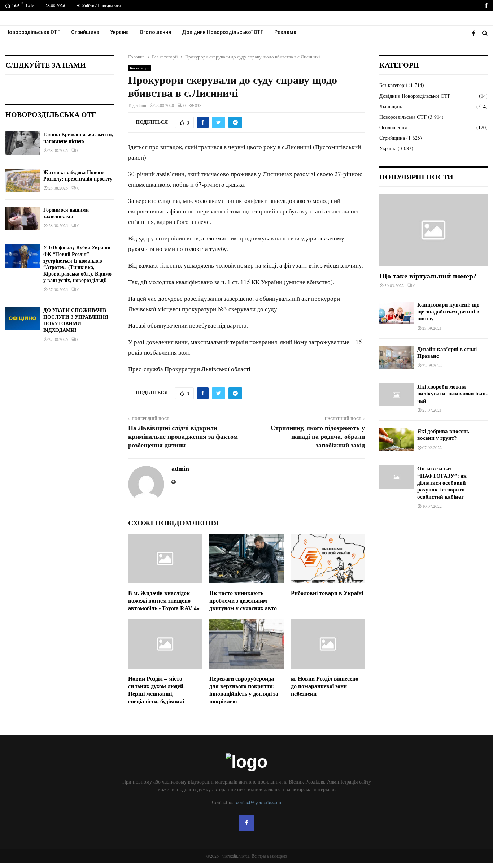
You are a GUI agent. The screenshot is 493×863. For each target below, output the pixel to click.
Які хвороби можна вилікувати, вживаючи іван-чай (452, 394)
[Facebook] (475, 33)
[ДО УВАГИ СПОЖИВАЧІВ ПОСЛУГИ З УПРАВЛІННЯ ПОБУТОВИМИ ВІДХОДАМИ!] (22, 318)
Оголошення (155, 32)
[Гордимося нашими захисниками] (22, 218)
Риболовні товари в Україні (327, 593)
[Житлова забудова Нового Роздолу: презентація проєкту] (22, 180)
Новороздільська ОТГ (32, 32)
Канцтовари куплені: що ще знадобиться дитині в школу (448, 312)
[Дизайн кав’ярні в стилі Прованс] (396, 357)
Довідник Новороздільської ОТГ (222, 32)
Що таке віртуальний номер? (428, 276)
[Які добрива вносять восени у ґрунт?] (396, 439)
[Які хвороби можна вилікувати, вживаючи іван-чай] (396, 394)
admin (141, 105)
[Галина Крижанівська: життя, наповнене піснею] (22, 142)
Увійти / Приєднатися (101, 5)
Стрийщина (85, 32)
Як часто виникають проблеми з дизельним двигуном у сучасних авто (243, 600)
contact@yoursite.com (258, 802)
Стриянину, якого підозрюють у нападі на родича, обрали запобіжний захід (318, 436)
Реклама (285, 32)
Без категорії (139, 67)
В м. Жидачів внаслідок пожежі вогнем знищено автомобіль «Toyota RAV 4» (164, 600)
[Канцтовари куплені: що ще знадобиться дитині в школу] (396, 313)
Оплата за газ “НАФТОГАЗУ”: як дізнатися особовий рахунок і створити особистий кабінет (442, 482)
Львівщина (391, 106)
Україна (119, 32)
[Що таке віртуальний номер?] (433, 230)
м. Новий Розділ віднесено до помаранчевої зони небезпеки (324, 686)
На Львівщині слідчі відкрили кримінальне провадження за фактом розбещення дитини (183, 436)
